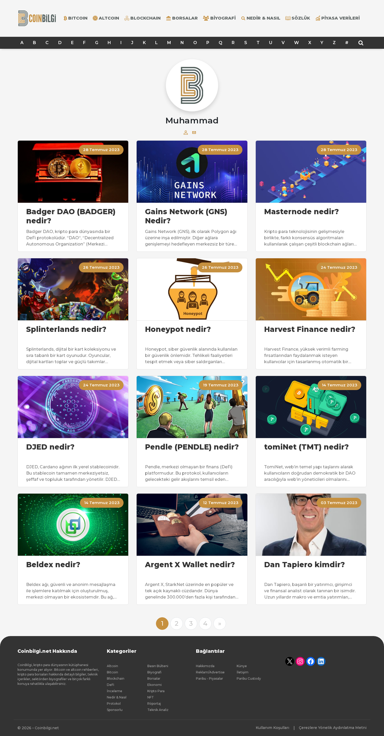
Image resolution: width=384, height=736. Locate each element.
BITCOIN (78, 18)
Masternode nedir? (301, 211)
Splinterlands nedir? (66, 329)
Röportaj (154, 703)
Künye (242, 666)
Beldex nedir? (53, 564)
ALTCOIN (109, 18)
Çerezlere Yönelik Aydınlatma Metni (332, 727)
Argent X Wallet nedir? (190, 564)
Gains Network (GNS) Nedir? (186, 216)
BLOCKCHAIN (145, 18)
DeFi (110, 685)
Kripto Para (156, 691)
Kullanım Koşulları (272, 727)
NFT (150, 697)
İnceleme (114, 691)
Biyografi (223, 18)
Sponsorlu (115, 710)
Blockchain (115, 678)
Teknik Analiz (157, 710)
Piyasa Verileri (340, 18)
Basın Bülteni (157, 666)
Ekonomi (154, 685)
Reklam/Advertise (210, 672)
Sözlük (301, 18)
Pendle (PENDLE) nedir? (192, 446)
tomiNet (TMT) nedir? (306, 446)
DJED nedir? (50, 446)
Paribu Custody (249, 678)
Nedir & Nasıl (263, 18)
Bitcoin (112, 672)
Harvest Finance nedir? (309, 329)
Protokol (114, 703)
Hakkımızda (205, 666)
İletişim (242, 672)
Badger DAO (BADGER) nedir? (70, 216)
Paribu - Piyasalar (209, 678)
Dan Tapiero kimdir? (304, 564)
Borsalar (185, 18)
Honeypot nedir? (178, 329)
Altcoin (112, 666)
